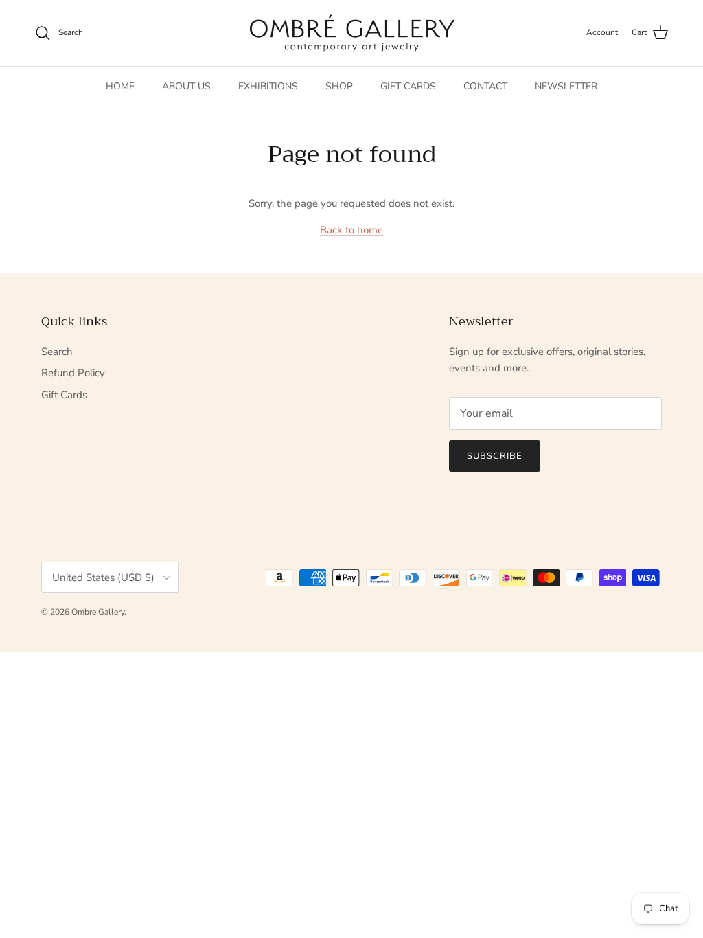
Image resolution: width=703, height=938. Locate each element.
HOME (120, 86)
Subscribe (494, 456)
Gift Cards (64, 395)
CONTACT (485, 86)
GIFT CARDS (408, 86)
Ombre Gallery (97, 611)
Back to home (351, 230)
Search (57, 351)
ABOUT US (186, 86)
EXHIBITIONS (268, 86)
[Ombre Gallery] (352, 33)
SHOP (339, 86)
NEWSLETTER (566, 86)
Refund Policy (73, 373)
